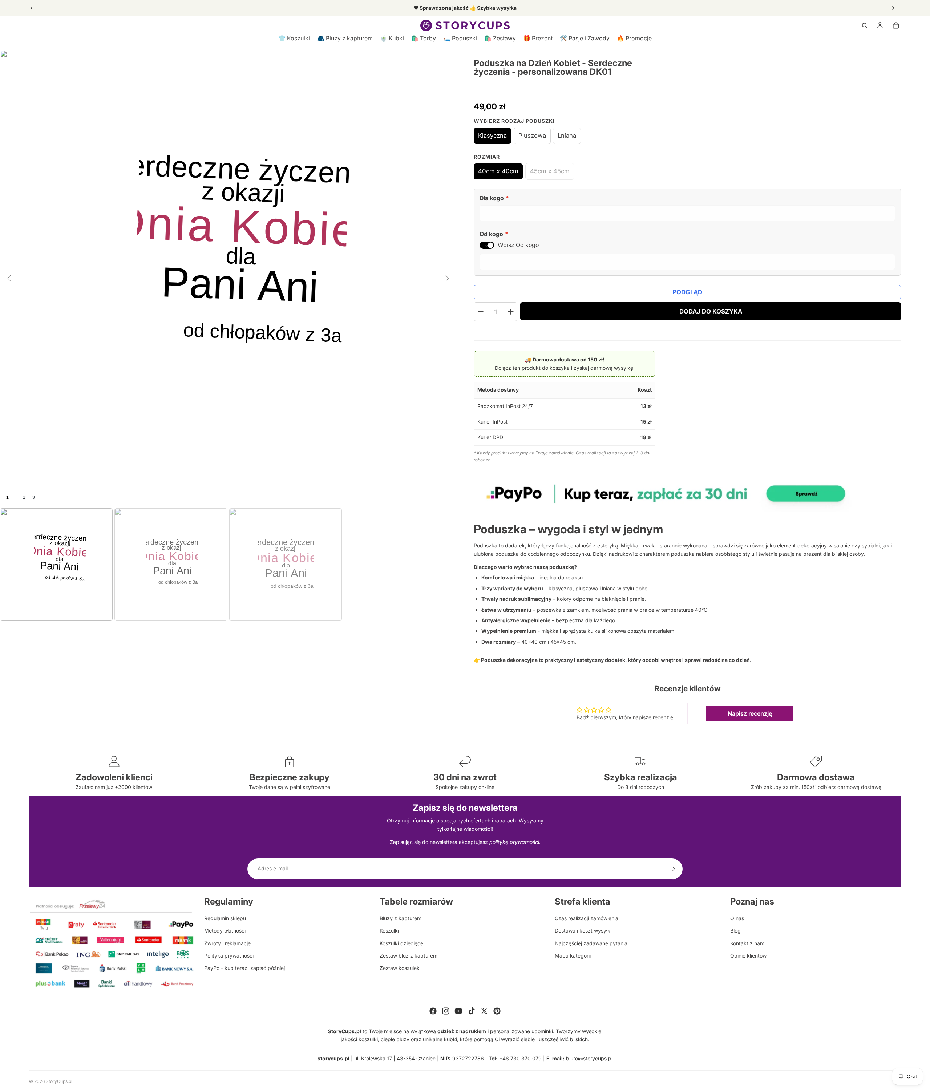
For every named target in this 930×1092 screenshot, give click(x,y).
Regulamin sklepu (225, 918)
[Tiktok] (471, 1011)
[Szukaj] (865, 25)
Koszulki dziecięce (401, 943)
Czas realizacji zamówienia (586, 918)
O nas (737, 918)
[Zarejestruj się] (672, 869)
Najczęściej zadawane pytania (591, 943)
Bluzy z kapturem (400, 918)
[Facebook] (433, 1011)
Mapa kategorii (573, 956)
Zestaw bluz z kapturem (408, 956)
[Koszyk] (896, 25)
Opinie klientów (748, 956)
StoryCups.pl (59, 1081)
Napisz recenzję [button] (750, 713)
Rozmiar (487, 157)
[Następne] (447, 278)
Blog (735, 930)
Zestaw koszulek (400, 968)
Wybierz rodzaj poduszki (514, 121)
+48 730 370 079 (520, 1058)
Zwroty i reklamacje (227, 943)
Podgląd (687, 292)
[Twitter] (484, 1011)
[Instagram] (445, 1011)
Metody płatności (225, 930)
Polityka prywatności (229, 956)
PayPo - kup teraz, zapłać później (244, 968)
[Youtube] (458, 1011)
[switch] (487, 245)
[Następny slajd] (893, 8)
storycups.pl (333, 1058)
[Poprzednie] (9, 278)
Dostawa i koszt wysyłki (583, 930)
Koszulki (389, 930)
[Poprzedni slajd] (32, 8)
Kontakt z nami (747, 943)
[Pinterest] (497, 1011)
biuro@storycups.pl (589, 1058)
